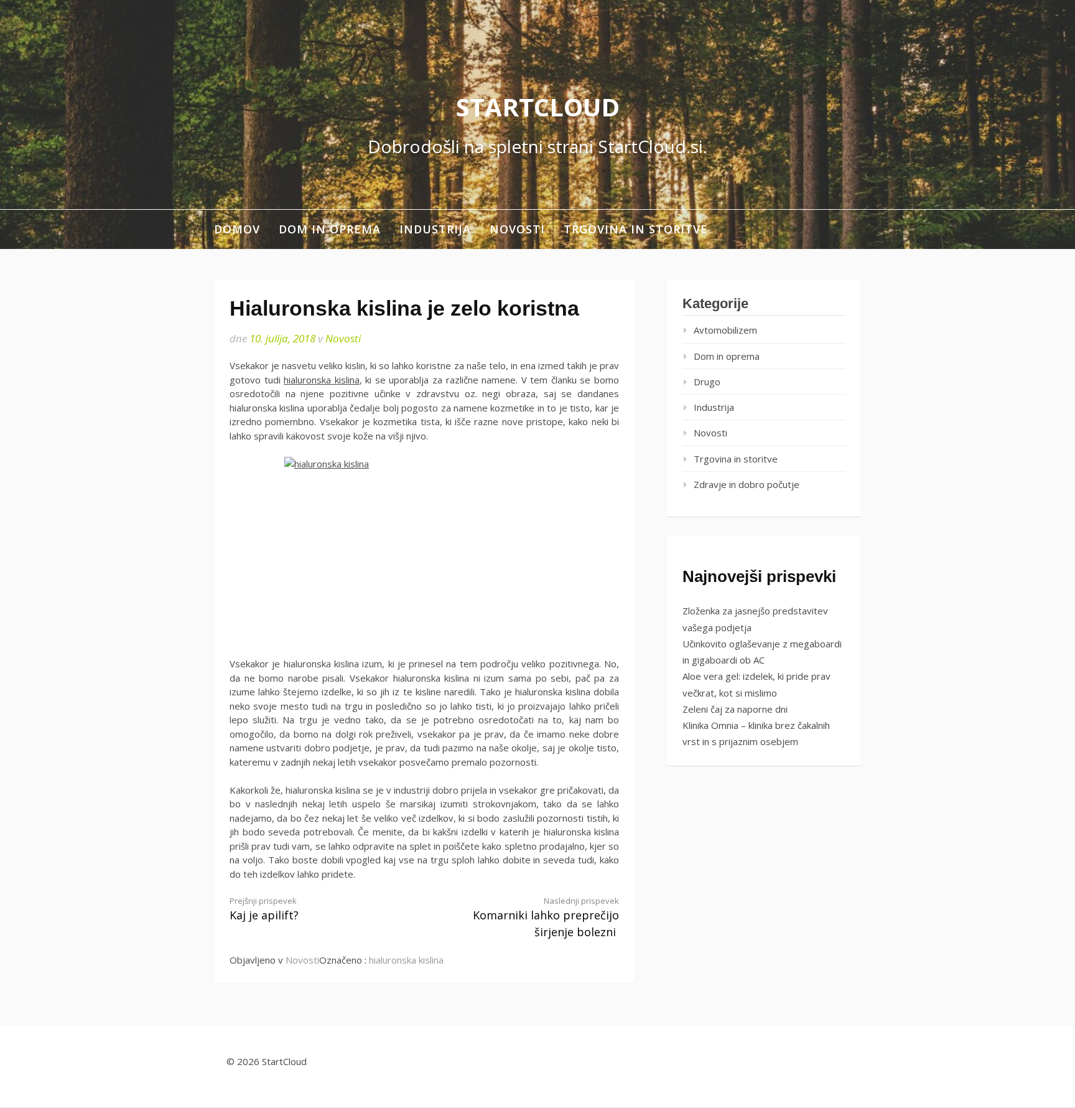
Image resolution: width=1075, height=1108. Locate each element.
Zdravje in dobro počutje (746, 484)
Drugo (707, 381)
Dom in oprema (330, 229)
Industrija (435, 229)
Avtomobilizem (725, 330)
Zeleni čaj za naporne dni (735, 709)
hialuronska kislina (322, 379)
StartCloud (538, 107)
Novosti (517, 229)
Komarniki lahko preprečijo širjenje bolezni (546, 917)
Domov (237, 229)
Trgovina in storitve (636, 229)
